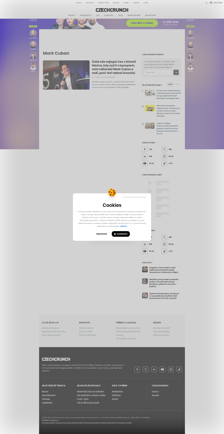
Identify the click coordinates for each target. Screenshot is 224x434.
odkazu (123, 226)
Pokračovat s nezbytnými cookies (134, 197)
